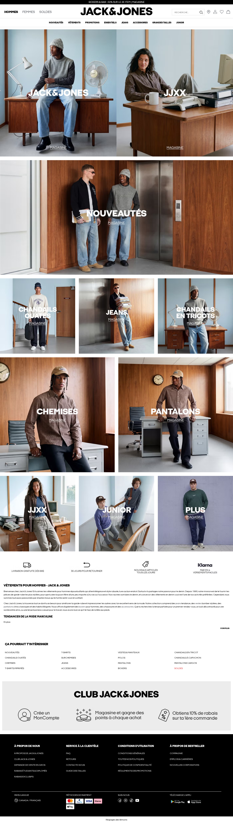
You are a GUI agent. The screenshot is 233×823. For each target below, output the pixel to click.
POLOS (121, 657)
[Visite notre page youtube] (137, 801)
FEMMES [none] (28, 12)
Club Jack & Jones (24, 759)
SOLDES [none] (45, 12)
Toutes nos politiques (131, 759)
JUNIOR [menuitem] (180, 22)
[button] (28, 567)
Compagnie (176, 753)
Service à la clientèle (82, 746)
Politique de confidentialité (135, 765)
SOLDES (178, 668)
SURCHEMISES (68, 657)
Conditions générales (131, 753)
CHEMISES (10, 663)
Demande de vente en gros (29, 765)
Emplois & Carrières (181, 759)
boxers (82, 606)
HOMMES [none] (11, 12)
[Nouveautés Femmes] (174, 93)
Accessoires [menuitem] (140, 22)
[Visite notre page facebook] (120, 801)
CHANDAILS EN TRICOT (186, 652)
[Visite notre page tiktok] (131, 801)
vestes (198, 603)
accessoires (127, 606)
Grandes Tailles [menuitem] (161, 22)
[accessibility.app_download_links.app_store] (194, 804)
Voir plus (224, 628)
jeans (178, 603)
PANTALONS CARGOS (185, 663)
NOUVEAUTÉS (12, 652)
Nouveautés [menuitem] (56, 22)
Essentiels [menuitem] (110, 22)
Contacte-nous (75, 765)
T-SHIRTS (65, 652)
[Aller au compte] (215, 12)
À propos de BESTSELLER (187, 746)
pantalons (8, 606)
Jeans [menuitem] (124, 22)
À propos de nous (27, 746)
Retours (71, 759)
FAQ (68, 753)
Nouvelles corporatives (184, 765)
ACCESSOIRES (68, 668)
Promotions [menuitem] (92, 22)
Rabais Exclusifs (23, 776)
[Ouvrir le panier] (228, 12)
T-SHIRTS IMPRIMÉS (14, 668)
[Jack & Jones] (117, 14)
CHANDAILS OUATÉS (15, 657)
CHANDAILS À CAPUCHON (187, 657)
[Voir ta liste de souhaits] (222, 13)
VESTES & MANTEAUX (129, 652)
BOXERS (122, 668)
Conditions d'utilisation (136, 746)
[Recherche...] (201, 12)
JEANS (64, 663)
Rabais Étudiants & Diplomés (30, 771)
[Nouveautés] (58, 93)
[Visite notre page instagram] (125, 801)
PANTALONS (124, 663)
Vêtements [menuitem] (74, 22)
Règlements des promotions (134, 771)
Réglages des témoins (116, 819)
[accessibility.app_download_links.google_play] (178, 804)
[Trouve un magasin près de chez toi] (208, 13)
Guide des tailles (76, 771)
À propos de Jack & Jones (28, 753)
